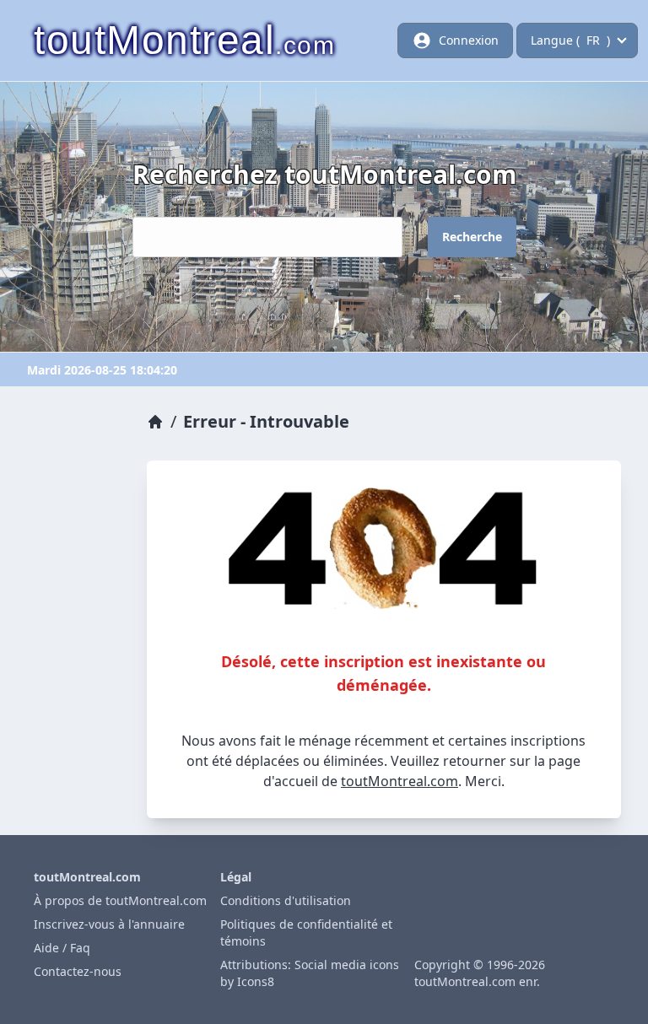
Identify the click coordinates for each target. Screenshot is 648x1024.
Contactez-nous (78, 971)
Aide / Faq (62, 948)
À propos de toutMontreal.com (120, 900)
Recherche (472, 237)
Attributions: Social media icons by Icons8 (309, 973)
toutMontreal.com (399, 781)
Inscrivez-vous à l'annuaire (109, 924)
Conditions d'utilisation (285, 900)
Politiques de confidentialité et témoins (306, 932)
